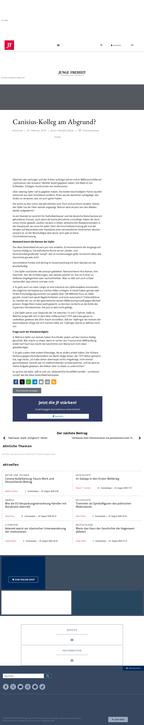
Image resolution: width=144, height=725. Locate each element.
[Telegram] (35, 687)
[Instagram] (28, 687)
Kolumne (18, 130)
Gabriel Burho (10, 541)
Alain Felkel (80, 516)
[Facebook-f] (6, 687)
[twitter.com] (13, 687)
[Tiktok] (42, 687)
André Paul (9, 516)
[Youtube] (20, 687)
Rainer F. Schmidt (83, 488)
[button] (58, 45)
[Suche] (47, 676)
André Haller (81, 541)
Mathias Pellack (11, 491)
